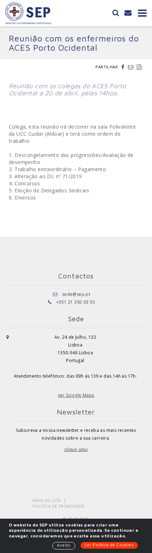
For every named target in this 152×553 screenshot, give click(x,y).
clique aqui (76, 449)
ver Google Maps (76, 395)
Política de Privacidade (58, 506)
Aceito (63, 545)
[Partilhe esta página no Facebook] (123, 66)
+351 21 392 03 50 (75, 302)
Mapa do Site (47, 500)
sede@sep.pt (76, 294)
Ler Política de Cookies (109, 544)
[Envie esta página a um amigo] (131, 66)
